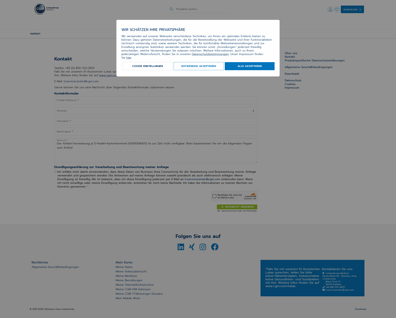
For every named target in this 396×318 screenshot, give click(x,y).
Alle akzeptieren (250, 66)
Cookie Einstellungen (147, 66)
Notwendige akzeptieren (198, 66)
